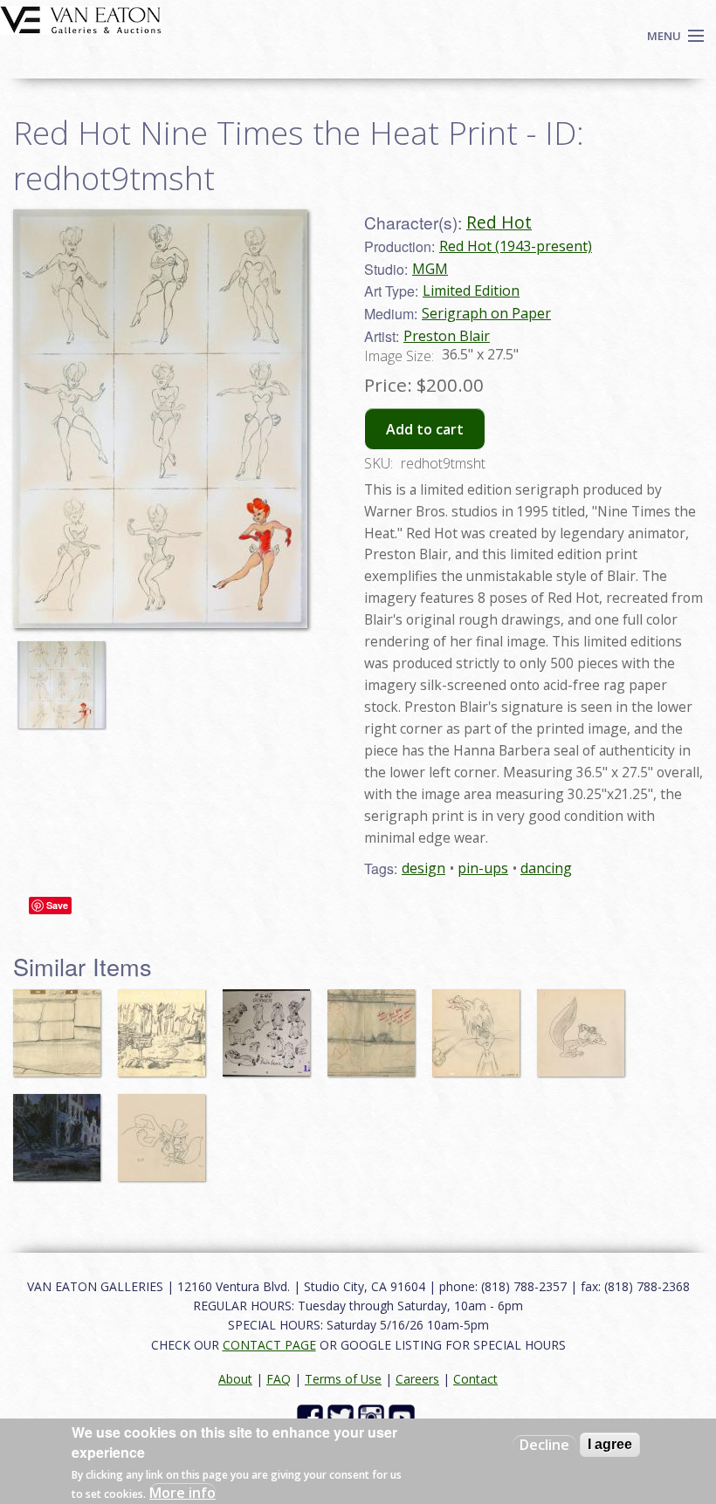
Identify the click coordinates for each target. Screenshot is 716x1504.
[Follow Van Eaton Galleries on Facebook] (312, 1416)
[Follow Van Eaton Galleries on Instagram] (373, 1416)
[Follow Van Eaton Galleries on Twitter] (342, 1416)
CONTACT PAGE (269, 1345)
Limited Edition (471, 290)
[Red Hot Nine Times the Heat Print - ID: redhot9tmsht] (65, 676)
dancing (546, 868)
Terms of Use (343, 1379)
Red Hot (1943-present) (515, 246)
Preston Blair (446, 335)
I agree (610, 1444)
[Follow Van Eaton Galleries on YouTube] (404, 1416)
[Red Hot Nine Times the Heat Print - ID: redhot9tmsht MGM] (160, 417)
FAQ (278, 1379)
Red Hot (499, 222)
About (235, 1379)
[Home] (81, 18)
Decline (544, 1444)
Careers (417, 1379)
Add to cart (425, 429)
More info (182, 1492)
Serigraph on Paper (486, 313)
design (423, 868)
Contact (475, 1379)
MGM (430, 268)
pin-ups (483, 868)
